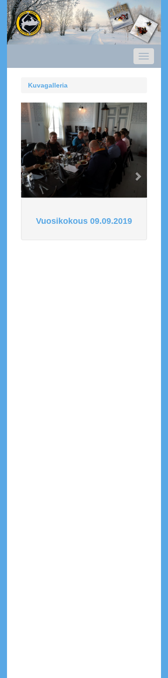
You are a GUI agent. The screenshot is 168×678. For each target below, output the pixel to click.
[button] (30, 171)
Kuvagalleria (48, 85)
